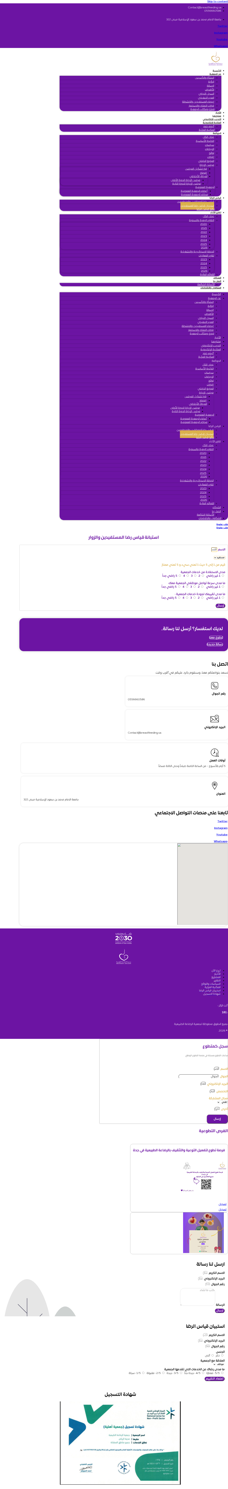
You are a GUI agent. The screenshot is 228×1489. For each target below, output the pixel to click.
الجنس (220, 1352)
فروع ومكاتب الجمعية (202, 109)
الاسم (221, 549)
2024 (203, 240)
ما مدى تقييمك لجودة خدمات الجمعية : (200, 594)
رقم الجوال (217, 1284)
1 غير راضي (213, 576)
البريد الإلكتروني (217, 1084)
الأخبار (218, 112)
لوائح (211, 153)
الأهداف (209, 90)
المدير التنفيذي (206, 98)
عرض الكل (208, 137)
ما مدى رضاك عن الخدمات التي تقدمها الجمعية (194, 1369)
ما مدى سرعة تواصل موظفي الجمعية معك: (196, 583)
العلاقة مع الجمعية (212, 1361)
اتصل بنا (217, 281)
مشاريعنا (216, 116)
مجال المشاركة (218, 1098)
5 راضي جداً (169, 576)
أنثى (207, 1355)
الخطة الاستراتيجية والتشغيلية (197, 251)
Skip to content (217, 1)
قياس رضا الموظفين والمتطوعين (195, 202)
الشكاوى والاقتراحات (210, 288)
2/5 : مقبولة (154, 1373)
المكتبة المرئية (207, 130)
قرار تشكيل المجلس (196, 169)
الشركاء (217, 278)
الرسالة (210, 86)
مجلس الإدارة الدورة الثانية (186, 184)
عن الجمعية (215, 74)
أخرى (224, 1109)
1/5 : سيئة (135, 1373)
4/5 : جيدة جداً (192, 1373)
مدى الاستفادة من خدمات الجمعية (203, 572)
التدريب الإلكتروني (212, 119)
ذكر (218, 1355)
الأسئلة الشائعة (206, 284)
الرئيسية (217, 70)
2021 (204, 228)
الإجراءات (209, 149)
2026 (204, 247)
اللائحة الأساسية (205, 141)
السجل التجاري (206, 94)
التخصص (222, 1091)
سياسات (209, 145)
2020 (203, 224)
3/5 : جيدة (172, 1373)
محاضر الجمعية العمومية (194, 194)
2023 (204, 236)
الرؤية (211, 82)
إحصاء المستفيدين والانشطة (198, 102)
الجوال (223, 1076)
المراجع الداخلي (206, 161)
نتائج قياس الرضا (206, 209)
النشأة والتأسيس (204, 78)
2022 (204, 232)
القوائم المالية (207, 274)
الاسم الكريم (216, 1273)
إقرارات (210, 157)
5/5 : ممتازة (213, 1373)
